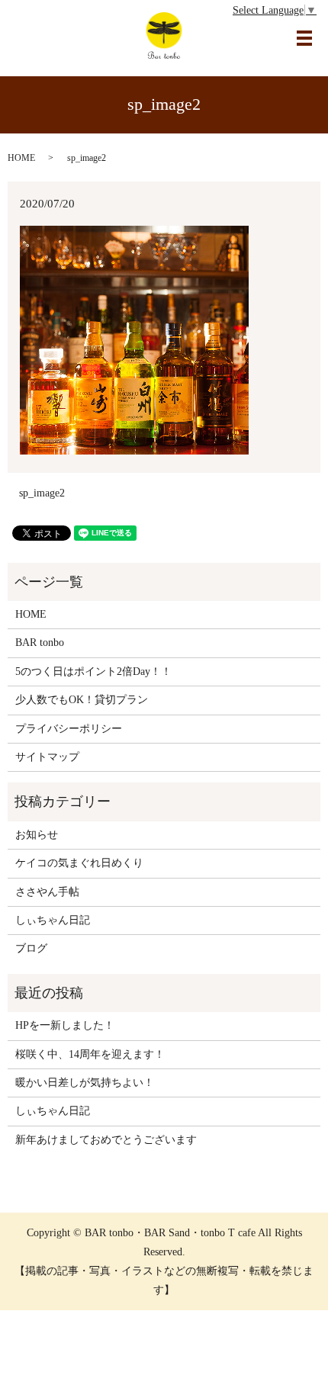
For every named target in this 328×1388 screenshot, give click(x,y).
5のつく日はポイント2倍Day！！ (93, 671)
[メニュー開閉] (304, 38)
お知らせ (36, 834)
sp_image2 (42, 493)
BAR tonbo (39, 642)
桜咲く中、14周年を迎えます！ (90, 1054)
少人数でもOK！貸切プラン (81, 699)
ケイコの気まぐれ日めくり (79, 863)
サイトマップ (47, 757)
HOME (21, 158)
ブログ (31, 948)
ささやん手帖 (47, 892)
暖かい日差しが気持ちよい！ (84, 1082)
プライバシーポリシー (68, 728)
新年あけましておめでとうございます (106, 1139)
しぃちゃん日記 (52, 920)
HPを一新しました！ (64, 1025)
